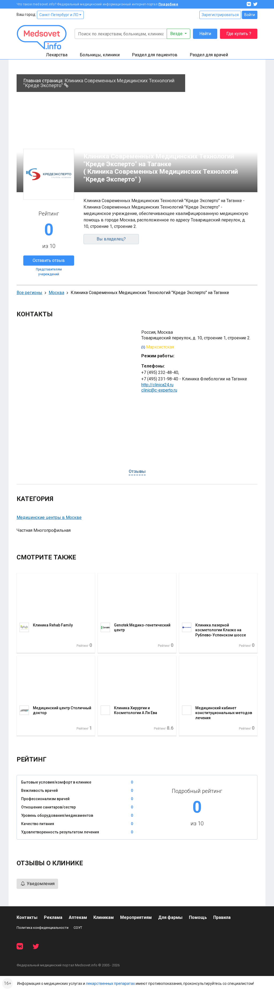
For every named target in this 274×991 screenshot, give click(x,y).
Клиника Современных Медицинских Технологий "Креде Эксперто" (98, 83)
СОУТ (78, 928)
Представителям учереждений (49, 272)
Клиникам (103, 917)
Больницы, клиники (100, 54)
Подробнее (168, 4)
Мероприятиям (136, 917)
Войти (249, 15)
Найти (205, 33)
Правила (222, 917)
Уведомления (40, 883)
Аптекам (78, 917)
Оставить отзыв (49, 260)
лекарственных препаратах (110, 983)
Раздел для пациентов (154, 54)
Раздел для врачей (209, 54)
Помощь (198, 917)
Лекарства (56, 54)
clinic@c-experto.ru (159, 390)
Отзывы (137, 471)
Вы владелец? (111, 239)
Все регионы (29, 292)
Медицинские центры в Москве (49, 517)
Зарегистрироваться (220, 15)
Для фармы (170, 917)
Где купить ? (238, 33)
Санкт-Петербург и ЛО (59, 15)
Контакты (27, 917)
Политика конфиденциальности (42, 928)
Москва (56, 292)
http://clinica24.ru (157, 384)
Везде (177, 33)
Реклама (53, 917)
